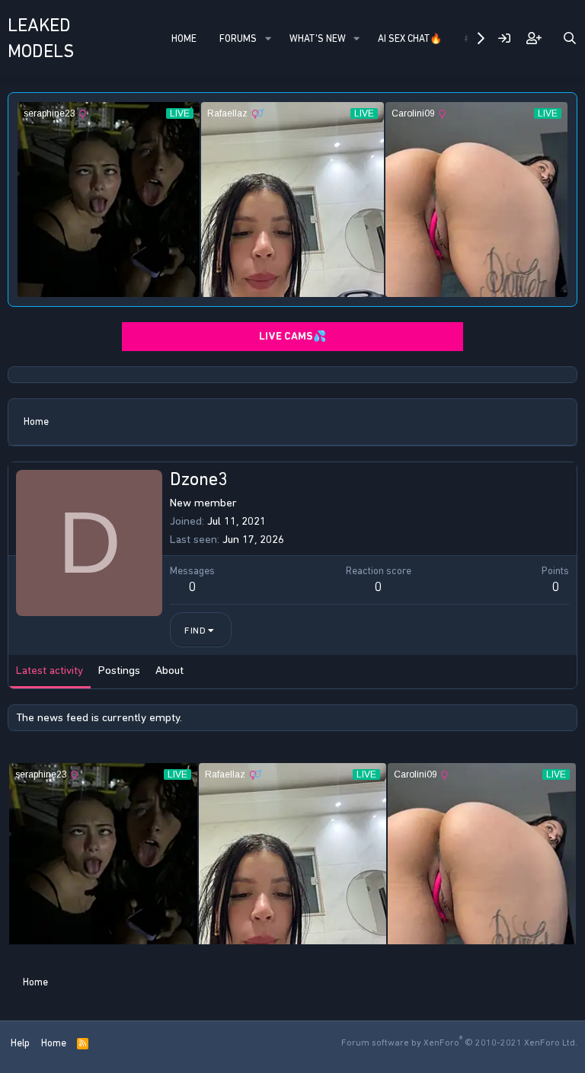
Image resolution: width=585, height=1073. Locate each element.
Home (184, 38)
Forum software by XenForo (459, 1042)
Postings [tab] (119, 670)
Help (20, 1043)
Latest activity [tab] (49, 670)
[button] (268, 39)
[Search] (570, 38)
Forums (238, 38)
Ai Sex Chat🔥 (410, 38)
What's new (317, 38)
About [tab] (169, 670)
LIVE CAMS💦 (292, 336)
